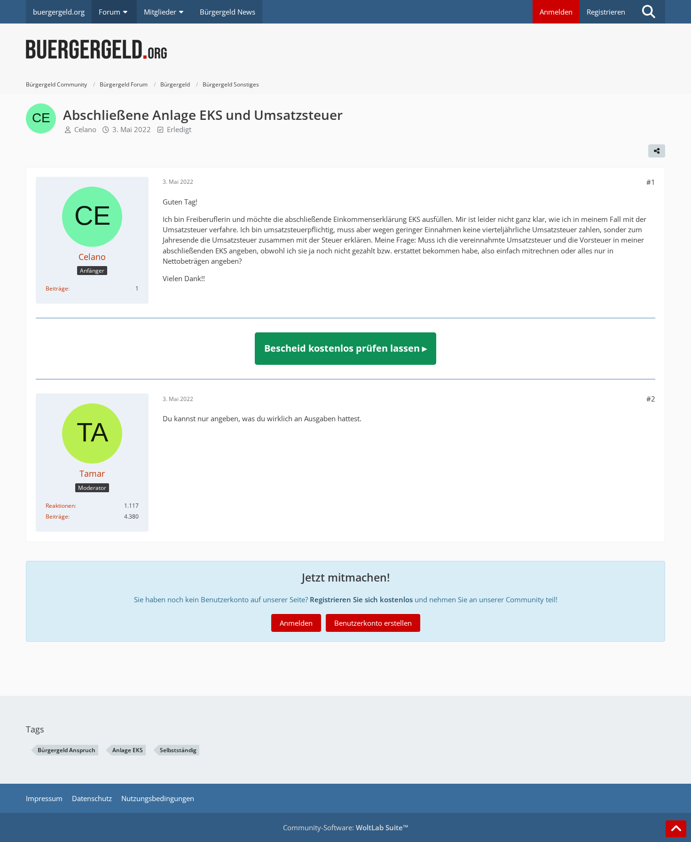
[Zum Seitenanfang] (676, 828)
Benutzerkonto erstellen (373, 623)
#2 (650, 398)
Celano (85, 129)
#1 (650, 182)
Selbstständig (178, 750)
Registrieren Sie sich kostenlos (361, 599)
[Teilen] (656, 150)
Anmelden (556, 11)
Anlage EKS (127, 750)
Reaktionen (60, 506)
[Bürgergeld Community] (345, 49)
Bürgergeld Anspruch (66, 750)
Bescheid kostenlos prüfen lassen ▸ (345, 348)
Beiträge (57, 288)
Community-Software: (345, 827)
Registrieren (606, 11)
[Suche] (648, 12)
